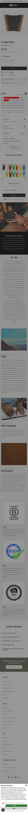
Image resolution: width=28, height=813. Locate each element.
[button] (3, 810)
